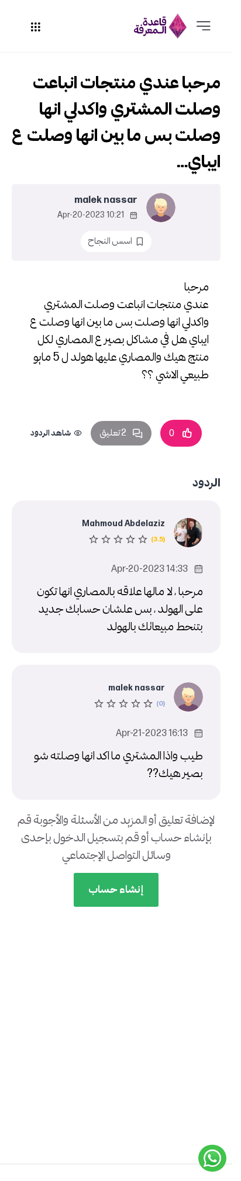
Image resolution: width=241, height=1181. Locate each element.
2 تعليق (112, 432)
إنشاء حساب (116, 889)
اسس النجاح (110, 241)
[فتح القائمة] (203, 26)
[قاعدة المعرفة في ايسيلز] (160, 26)
